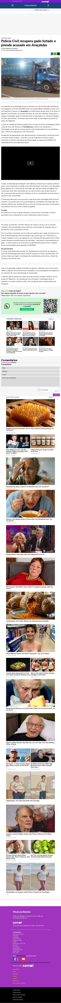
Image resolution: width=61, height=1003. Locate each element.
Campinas (15, 974)
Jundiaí (15, 978)
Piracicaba (16, 980)
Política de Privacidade (19, 994)
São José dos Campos (19, 983)
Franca (15, 976)
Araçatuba (16, 969)
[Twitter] (58, 53)
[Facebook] (52, 53)
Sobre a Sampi (16, 990)
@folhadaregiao (21, 956)
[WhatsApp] (55, 53)
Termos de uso (17, 992)
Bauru (14, 971)
